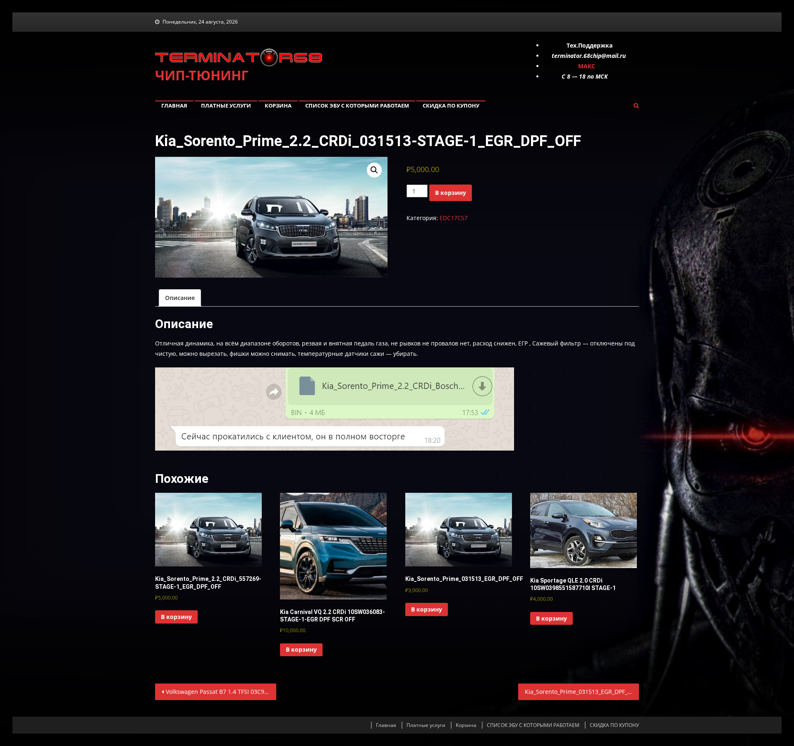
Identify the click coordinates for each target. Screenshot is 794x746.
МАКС (586, 66)
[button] (374, 170)
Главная (174, 105)
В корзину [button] (176, 617)
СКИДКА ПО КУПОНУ (451, 105)
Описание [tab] (180, 298)
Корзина (278, 105)
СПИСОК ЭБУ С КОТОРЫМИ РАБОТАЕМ (357, 105)
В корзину (450, 193)
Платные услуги (226, 105)
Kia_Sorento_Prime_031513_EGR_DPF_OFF (581, 692)
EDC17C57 (454, 218)
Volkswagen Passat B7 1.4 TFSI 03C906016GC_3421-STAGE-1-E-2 (221, 692)
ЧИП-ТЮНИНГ (202, 75)
